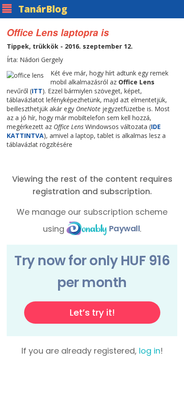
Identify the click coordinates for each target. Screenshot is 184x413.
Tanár (42, 9)
